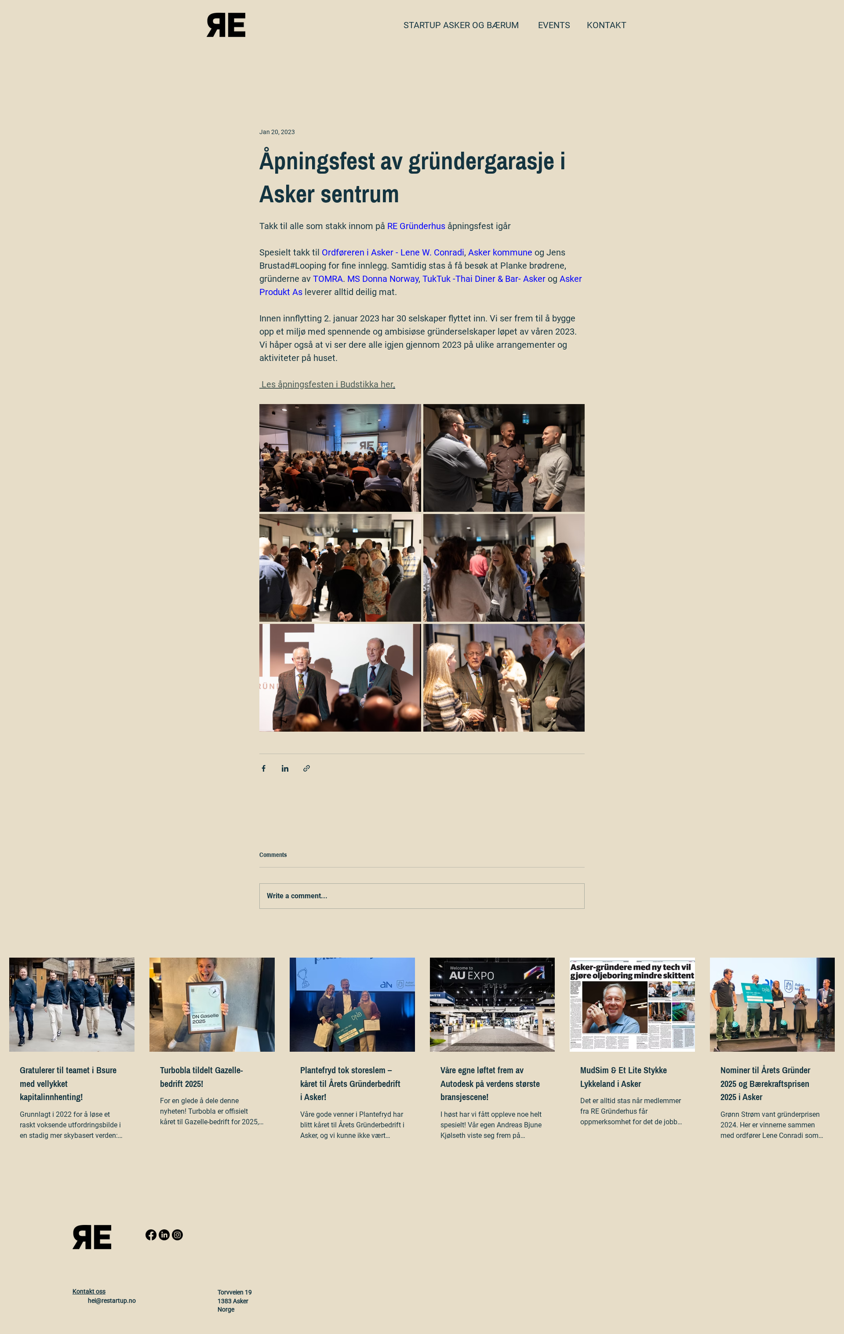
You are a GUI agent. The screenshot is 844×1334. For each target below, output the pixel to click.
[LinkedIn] (164, 1234)
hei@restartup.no (112, 1300)
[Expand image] (340, 458)
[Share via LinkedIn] (285, 768)
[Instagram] (177, 1234)
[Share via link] (306, 768)
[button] (606, 25)
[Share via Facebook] (263, 768)
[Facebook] (151, 1234)
